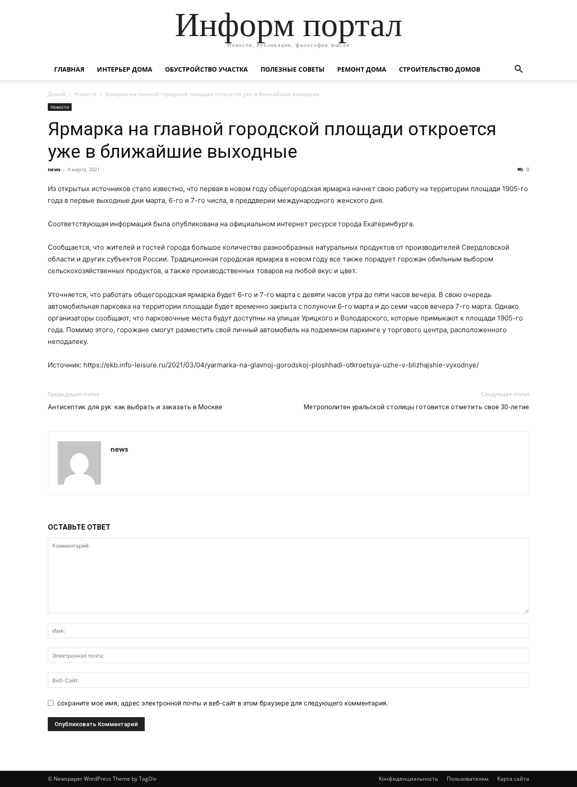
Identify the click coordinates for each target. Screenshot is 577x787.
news (54, 169)
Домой (56, 94)
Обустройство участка (206, 69)
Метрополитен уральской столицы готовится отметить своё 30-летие (416, 407)
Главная (69, 69)
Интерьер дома (124, 69)
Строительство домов (439, 69)
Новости (85, 94)
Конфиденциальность (408, 778)
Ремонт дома (361, 69)
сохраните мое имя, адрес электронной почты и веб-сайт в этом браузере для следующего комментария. (222, 703)
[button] (518, 70)
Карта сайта (513, 778)
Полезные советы (293, 69)
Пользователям (468, 778)
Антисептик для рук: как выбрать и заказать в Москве (135, 407)
